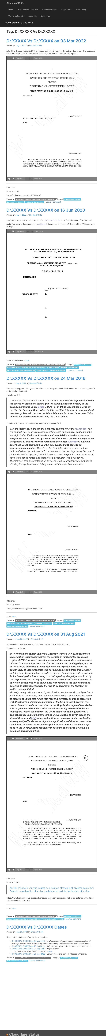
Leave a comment (53, 202)
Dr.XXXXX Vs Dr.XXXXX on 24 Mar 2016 (45, 378)
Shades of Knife (15, 3)
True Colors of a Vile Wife (27, 9)
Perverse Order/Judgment (69, 367)
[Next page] (13, 58)
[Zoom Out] (27, 58)
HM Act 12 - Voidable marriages (64, 623)
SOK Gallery (81, 9)
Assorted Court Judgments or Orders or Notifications (33, 958)
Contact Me (45, 16)
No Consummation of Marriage (17, 626)
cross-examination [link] (52, 220)
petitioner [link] (42, 224)
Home (10, 9)
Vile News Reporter (16, 16)
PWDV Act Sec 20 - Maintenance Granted (21, 370)
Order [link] (41, 407)
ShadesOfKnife (35, 46)
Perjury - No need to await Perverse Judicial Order (23, 919)
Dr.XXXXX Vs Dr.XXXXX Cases (36, 927)
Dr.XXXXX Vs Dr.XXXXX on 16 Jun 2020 (45, 210)
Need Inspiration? (49, 9)
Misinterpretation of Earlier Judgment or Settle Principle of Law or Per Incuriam (33, 367)
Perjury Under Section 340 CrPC (52, 919)
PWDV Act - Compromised (34, 202)
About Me (32, 16)
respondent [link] (81, 428)
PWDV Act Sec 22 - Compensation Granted (51, 370)
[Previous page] (9, 58)
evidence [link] (73, 441)
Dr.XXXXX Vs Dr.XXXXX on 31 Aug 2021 (45, 634)
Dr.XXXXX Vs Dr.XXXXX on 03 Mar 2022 (46, 40)
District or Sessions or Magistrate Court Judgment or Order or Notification (40, 364)
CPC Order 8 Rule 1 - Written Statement (20, 623)
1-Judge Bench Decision (72, 199)
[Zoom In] (31, 58)
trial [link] (33, 718)
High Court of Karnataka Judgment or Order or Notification (35, 199)
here (27, 360)
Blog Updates (66, 9)
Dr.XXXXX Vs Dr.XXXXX (15, 202)
